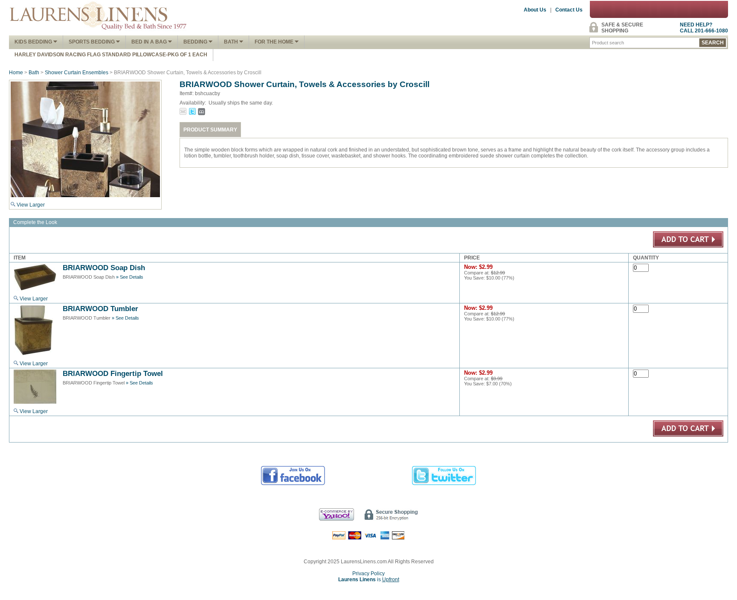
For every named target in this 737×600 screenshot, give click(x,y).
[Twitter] (444, 484)
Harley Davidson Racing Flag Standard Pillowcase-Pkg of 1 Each (111, 55)
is (368, 580)
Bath (231, 42)
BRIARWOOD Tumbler (100, 309)
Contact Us (569, 10)
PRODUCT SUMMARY (210, 130)
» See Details (129, 277)
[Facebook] (293, 484)
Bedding (196, 42)
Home (16, 73)
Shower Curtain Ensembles (76, 73)
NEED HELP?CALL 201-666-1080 (704, 28)
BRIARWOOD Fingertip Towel (113, 374)
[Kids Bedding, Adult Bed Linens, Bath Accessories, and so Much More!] (98, 32)
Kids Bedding (34, 42)
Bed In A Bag (149, 42)
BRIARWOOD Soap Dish (104, 268)
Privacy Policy (368, 574)
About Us (535, 10)
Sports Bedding (92, 42)
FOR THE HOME (275, 42)
